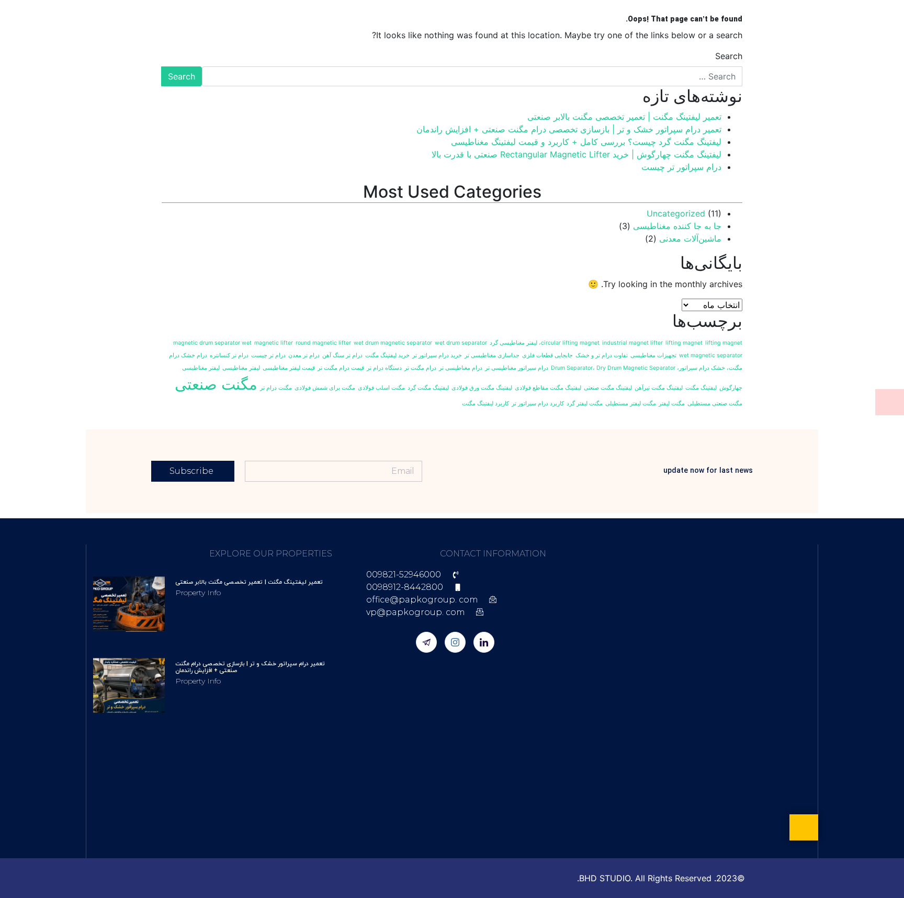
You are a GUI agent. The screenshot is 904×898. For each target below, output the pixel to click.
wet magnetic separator (710, 355)
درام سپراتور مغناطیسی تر (516, 368)
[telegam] (426, 642)
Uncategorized (676, 213)
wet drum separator (461, 342)
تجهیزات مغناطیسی (653, 355)
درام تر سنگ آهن (342, 355)
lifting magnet (684, 342)
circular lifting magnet (570, 342)
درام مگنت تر (420, 368)
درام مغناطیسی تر (460, 368)
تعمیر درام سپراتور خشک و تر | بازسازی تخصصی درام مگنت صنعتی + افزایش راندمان (568, 129)
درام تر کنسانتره (229, 355)
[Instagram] (455, 642)
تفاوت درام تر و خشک (601, 355)
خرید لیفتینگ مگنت (387, 355)
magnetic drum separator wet (212, 342)
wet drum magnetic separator (393, 342)
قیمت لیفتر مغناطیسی (289, 368)
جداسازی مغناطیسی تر (492, 355)
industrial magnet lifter (632, 342)
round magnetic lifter (323, 342)
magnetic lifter (273, 342)
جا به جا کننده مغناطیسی (677, 226)
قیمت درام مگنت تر (341, 368)
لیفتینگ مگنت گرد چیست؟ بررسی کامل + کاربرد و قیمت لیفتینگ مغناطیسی (586, 142)
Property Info (198, 592)
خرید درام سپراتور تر (437, 355)
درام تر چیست (268, 355)
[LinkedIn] (483, 642)
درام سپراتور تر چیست (681, 167)
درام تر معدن (304, 355)
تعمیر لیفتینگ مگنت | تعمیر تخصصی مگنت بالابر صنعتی (624, 116)
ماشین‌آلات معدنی (690, 238)
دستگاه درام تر (384, 368)
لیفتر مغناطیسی (241, 368)
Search (728, 56)
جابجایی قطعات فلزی (547, 355)
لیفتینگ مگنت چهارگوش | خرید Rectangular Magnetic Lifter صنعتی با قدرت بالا (576, 154)
